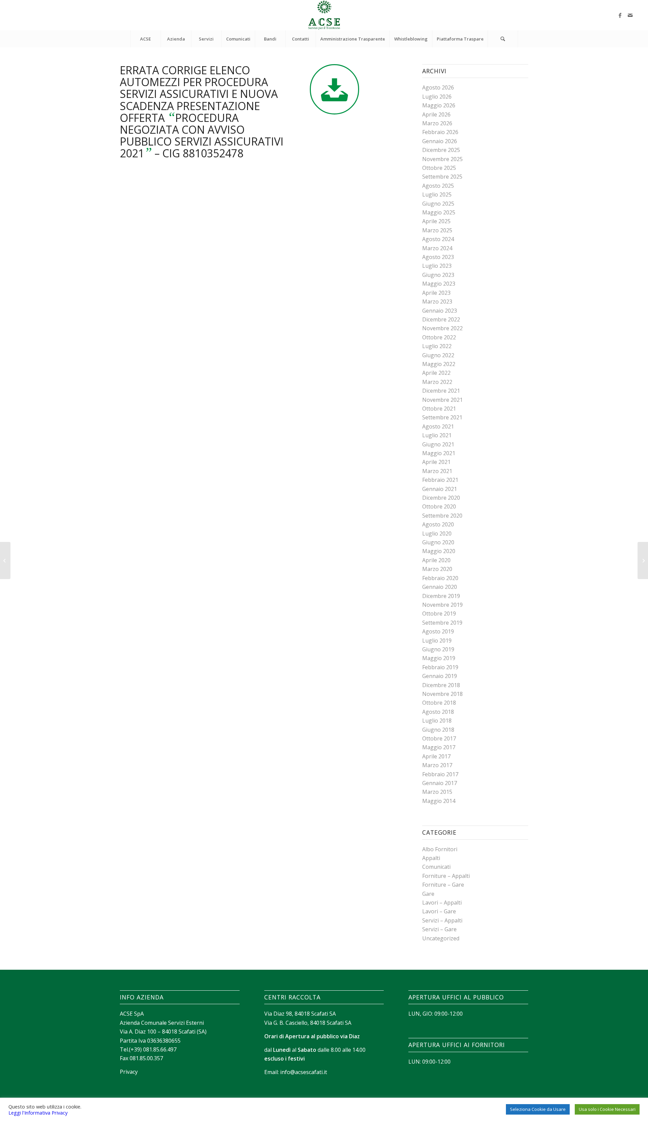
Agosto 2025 (438, 185)
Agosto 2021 (438, 426)
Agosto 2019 (438, 631)
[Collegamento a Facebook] (620, 15)
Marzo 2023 (437, 301)
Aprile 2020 (436, 560)
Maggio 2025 (438, 212)
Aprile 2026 (436, 114)
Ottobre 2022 (439, 337)
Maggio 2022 (438, 364)
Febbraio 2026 (440, 132)
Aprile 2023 (436, 292)
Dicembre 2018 (441, 685)
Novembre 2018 (442, 694)
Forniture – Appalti (446, 876)
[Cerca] (503, 38)
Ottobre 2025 (439, 168)
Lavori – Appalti (442, 902)
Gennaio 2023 (439, 310)
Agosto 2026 (438, 87)
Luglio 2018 (437, 720)
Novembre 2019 (442, 604)
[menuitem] (145, 38)
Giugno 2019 (438, 649)
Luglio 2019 (437, 640)
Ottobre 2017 (439, 738)
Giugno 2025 (438, 203)
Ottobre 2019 (439, 613)
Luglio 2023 (437, 265)
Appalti (431, 858)
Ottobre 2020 (439, 506)
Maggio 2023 (438, 283)
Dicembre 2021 (441, 390)
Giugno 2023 (438, 275)
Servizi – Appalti (442, 920)
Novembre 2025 (442, 159)
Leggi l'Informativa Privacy (38, 1112)
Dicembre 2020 (441, 497)
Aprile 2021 (436, 462)
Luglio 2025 (437, 194)
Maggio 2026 (438, 105)
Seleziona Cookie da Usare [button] (538, 1109)
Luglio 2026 (437, 96)
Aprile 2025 (436, 221)
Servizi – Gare (439, 929)
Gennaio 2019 (439, 676)
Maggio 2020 (438, 551)
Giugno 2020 (438, 542)
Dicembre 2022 (441, 319)
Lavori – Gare (439, 911)
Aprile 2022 (436, 372)
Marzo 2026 (437, 123)
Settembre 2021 (442, 417)
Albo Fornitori (439, 849)
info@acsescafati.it (303, 1072)
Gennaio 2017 (439, 783)
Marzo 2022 (437, 382)
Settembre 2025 (442, 176)
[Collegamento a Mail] (630, 15)
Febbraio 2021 (440, 480)
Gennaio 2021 (439, 489)
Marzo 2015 (437, 792)
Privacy (129, 1071)
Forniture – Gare (443, 884)
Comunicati (436, 866)
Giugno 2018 (438, 729)
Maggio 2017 (438, 747)
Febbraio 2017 (440, 774)
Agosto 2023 (438, 257)
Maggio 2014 (438, 801)
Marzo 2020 (437, 569)
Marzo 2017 (437, 765)
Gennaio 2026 (439, 141)
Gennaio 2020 (439, 587)
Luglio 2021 (437, 435)
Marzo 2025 (437, 230)
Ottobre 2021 (439, 408)
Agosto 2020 (438, 524)
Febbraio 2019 (440, 667)
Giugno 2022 (438, 355)
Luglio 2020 (437, 533)
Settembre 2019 (442, 622)
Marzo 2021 (437, 471)
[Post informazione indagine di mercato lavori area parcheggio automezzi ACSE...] (643, 560)
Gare (428, 893)
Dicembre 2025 (441, 150)
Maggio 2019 (438, 658)
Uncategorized (440, 938)
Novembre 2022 (442, 328)
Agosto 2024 (438, 239)
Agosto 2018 (438, 711)
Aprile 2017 (436, 756)
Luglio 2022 (437, 346)
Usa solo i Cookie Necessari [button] (607, 1109)
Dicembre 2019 (441, 596)
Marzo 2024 (437, 248)
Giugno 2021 (438, 444)
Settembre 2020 (442, 515)
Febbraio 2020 (440, 578)
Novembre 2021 (442, 399)
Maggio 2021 (438, 453)
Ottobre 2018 (439, 702)
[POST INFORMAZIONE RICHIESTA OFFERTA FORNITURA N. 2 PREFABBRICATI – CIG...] (5, 560)
